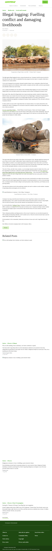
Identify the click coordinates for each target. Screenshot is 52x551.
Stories (4, 10)
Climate (15, 343)
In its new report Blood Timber (9, 110)
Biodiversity (11, 10)
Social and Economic (21, 10)
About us (41, 5)
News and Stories (32, 5)
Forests (10, 343)
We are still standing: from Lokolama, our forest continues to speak (19, 345)
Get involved (23, 5)
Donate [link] (45, 2)
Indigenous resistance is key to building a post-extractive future (18, 463)
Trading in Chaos (16, 205)
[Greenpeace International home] (10, 2)
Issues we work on (13, 5)
